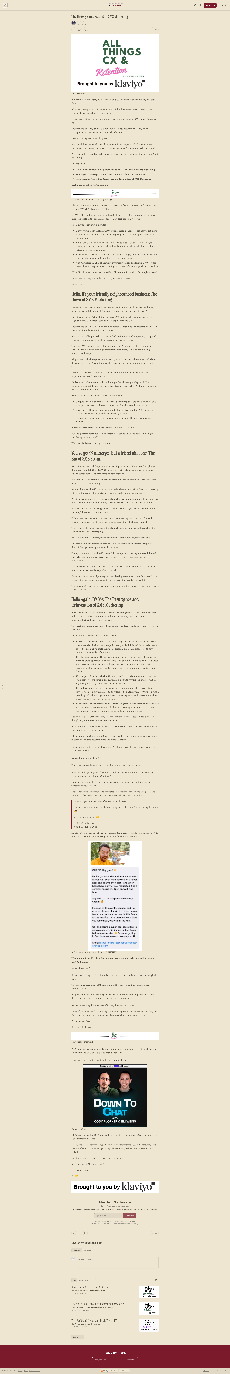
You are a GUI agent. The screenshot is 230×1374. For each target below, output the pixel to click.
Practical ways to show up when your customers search (94, 1307)
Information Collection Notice (114, 1223)
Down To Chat (78, 1129)
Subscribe (210, 5)
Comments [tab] (77, 1250)
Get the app (124, 1371)
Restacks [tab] (87, 1250)
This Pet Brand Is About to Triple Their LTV (94, 1320)
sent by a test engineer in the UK (115, 321)
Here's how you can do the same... (85, 1324)
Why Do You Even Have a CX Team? (89, 1287)
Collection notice (34, 1371)
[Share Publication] (200, 5)
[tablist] (81, 1250)
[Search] (195, 5)
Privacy (20, 1371)
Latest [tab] (80, 1280)
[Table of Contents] (2, 687)
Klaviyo (108, 199)
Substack (206, 1371)
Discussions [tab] (89, 1280)
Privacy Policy (133, 1223)
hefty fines (81, 557)
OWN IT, (105, 205)
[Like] (73, 29)
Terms (26, 1371)
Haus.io (99, 1052)
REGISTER (77, 284)
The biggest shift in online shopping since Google (97, 1304)
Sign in (222, 5)
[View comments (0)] (79, 29)
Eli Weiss (80, 22)
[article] (115, 1292)
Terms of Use (126, 1221)
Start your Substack (110, 1371)
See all (76, 1337)
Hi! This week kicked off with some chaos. (88, 1290)
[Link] (68, 297)
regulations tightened (145, 553)
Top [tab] (74, 1280)
